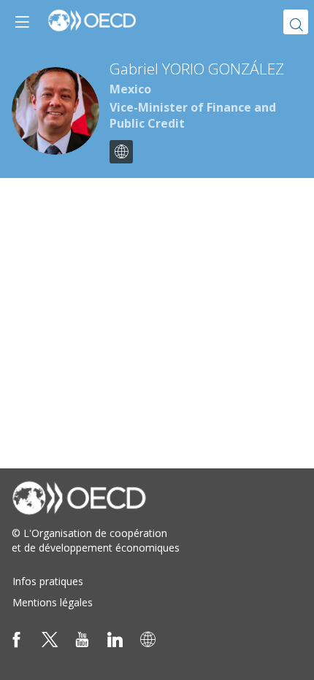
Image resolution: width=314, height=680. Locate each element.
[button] (22, 22)
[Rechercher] (295, 21)
